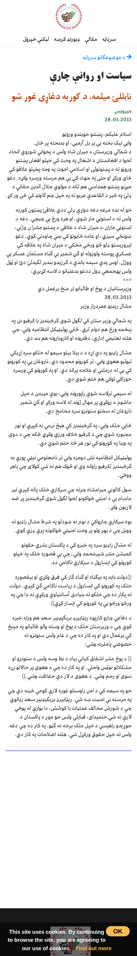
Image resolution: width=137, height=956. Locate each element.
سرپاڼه (109, 39)
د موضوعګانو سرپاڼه (104, 57)
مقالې (91, 39)
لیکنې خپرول (36, 39)
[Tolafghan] (69, 16)
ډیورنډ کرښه (67, 39)
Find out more (93, 948)
